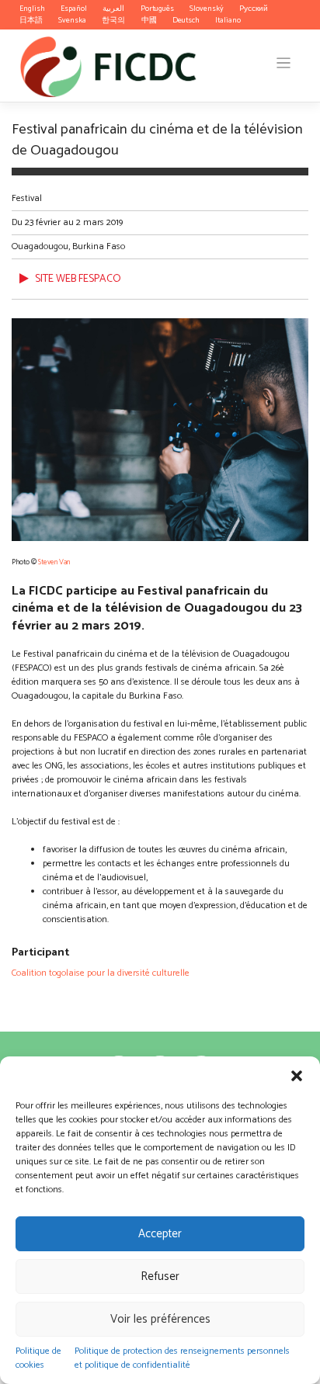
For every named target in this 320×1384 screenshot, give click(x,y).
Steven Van (54, 562)
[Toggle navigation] (284, 63)
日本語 (31, 20)
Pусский (253, 8)
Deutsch (186, 20)
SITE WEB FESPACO (78, 279)
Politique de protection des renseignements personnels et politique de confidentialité (182, 1358)
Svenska (72, 20)
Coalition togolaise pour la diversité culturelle (101, 973)
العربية (113, 8)
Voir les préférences (160, 1319)
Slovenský (207, 8)
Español (74, 8)
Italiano (228, 20)
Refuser (160, 1276)
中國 (149, 20)
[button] (296, 1076)
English (32, 8)
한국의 (113, 20)
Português (157, 8)
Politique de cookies (38, 1358)
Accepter (160, 1234)
